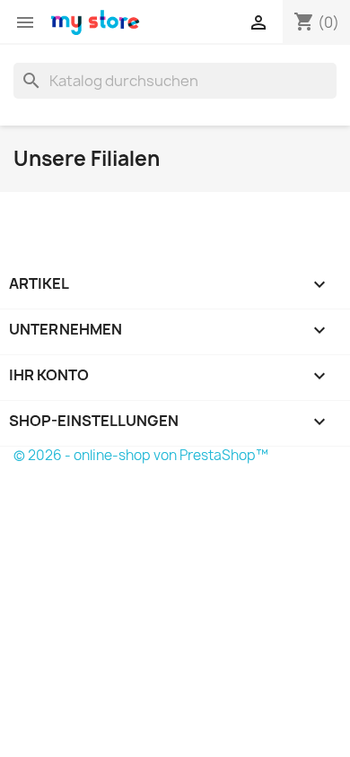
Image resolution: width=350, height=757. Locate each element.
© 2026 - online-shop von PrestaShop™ (140, 455)
